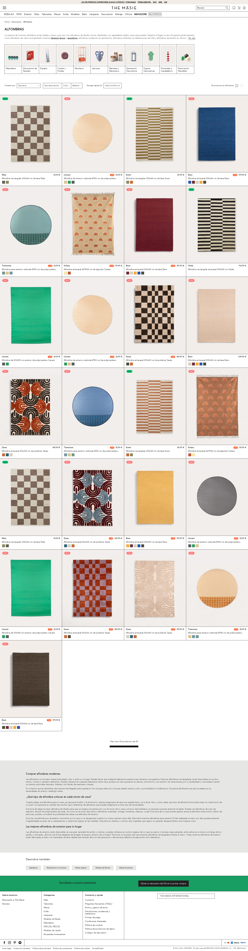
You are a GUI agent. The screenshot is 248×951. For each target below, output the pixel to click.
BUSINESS (155, 14)
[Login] (244, 8)
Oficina (128, 14)
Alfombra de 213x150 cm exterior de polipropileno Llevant (28, 360)
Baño (84, 14)
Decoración (107, 14)
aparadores (72, 38)
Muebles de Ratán (52, 919)
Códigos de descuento (95, 933)
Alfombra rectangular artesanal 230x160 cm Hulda (211, 269)
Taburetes (46, 14)
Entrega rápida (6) (94, 85)
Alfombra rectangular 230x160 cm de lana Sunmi (148, 178)
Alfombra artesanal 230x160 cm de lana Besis (208, 178)
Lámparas (94, 14)
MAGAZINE (140, 14)
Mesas (57, 14)
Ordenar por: (10, 86)
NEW (19, 14)
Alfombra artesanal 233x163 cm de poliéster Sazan (149, 360)
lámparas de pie (58, 38)
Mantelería (49, 923)
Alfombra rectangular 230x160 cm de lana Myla (23, 178)
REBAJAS (9, 14)
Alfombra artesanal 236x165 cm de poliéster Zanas (25, 451)
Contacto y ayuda (94, 895)
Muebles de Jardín (52, 930)
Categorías (49, 895)
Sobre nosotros (9, 895)
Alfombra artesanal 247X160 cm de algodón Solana (87, 269)
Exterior (28, 14)
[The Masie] (124, 7)
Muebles (75, 14)
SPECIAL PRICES (52, 926)
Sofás (66, 14)
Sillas (36, 14)
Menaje (119, 14)
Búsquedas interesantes (54, 934)
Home (7, 22)
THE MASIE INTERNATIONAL (174, 896)
